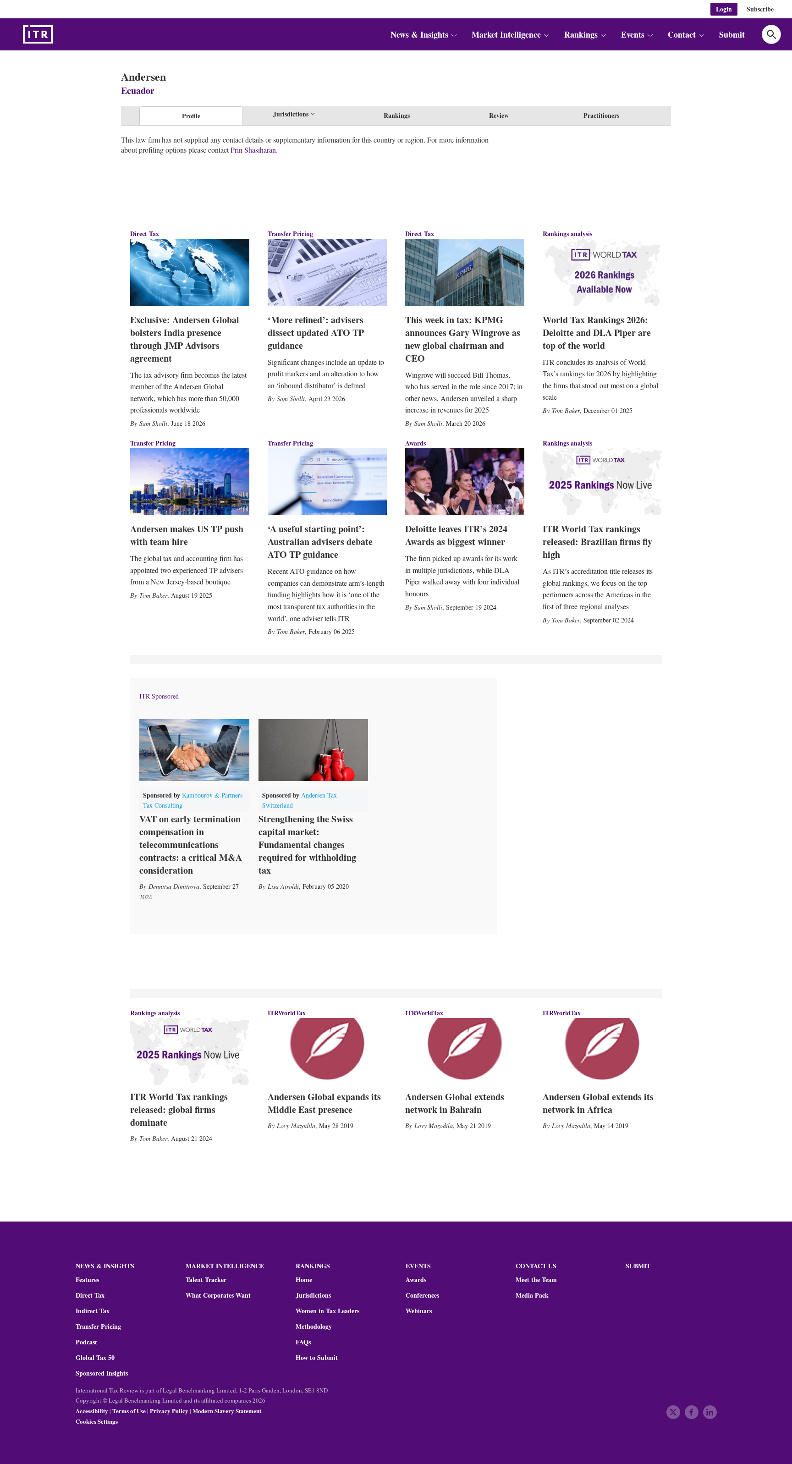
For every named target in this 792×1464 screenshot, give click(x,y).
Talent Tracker (206, 1280)
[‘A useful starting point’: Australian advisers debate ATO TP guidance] (327, 481)
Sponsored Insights (102, 1373)
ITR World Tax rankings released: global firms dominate (179, 1109)
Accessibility (92, 1410)
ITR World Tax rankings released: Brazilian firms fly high (597, 541)
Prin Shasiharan (253, 149)
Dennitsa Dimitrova (173, 886)
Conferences (422, 1295)
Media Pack (532, 1295)
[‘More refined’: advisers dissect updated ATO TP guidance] (327, 272)
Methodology (314, 1326)
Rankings (397, 115)
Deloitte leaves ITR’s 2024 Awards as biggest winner (456, 535)
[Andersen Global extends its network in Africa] (602, 1051)
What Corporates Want (218, 1295)
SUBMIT (638, 1266)
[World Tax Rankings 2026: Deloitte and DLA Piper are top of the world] (602, 272)
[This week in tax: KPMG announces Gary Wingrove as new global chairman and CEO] (464, 272)
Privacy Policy (169, 1410)
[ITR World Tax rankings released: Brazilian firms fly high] (602, 481)
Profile (191, 116)
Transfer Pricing (290, 233)
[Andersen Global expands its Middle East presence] (327, 1051)
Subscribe (760, 9)
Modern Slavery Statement (226, 1410)
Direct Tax (144, 233)
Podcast (86, 1342)
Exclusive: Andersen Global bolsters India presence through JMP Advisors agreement (184, 339)
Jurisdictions (313, 1295)
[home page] (59, 34)
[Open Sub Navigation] (453, 34)
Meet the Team (536, 1280)
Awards (416, 1280)
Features (87, 1280)
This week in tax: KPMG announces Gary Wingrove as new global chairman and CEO (462, 339)
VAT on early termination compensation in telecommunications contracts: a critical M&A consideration (190, 844)
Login (724, 9)
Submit (732, 34)
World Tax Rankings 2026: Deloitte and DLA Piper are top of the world (597, 332)
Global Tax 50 (95, 1357)
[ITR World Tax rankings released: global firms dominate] (189, 1051)
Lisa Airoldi (283, 886)
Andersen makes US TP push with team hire (186, 535)
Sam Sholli (153, 423)
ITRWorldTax (287, 1013)
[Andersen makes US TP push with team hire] (189, 481)
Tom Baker (566, 410)
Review (499, 115)
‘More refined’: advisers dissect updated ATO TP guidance (316, 332)
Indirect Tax (93, 1311)
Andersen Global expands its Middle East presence (324, 1103)
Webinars (419, 1311)
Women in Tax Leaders (327, 1311)
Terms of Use (129, 1410)
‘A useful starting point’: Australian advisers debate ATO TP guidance (320, 541)
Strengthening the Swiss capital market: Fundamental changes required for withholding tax (307, 844)
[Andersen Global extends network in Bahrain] (464, 1051)
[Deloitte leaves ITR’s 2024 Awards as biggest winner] (464, 481)
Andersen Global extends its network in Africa (598, 1103)
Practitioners (601, 115)
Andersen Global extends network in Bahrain (454, 1103)
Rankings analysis (567, 233)
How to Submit (317, 1357)
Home (304, 1280)
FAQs (303, 1342)
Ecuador (137, 90)
